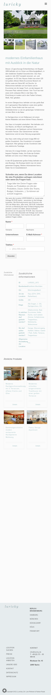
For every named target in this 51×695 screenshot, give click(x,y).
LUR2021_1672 (33, 283)
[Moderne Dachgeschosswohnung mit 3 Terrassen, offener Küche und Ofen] (14, 373)
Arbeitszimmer (33, 310)
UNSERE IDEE (11, 665)
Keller (39, 312)
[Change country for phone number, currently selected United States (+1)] (8, 249)
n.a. (29, 343)
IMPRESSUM (11, 676)
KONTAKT (10, 668)
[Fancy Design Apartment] (37, 417)
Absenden (11, 256)
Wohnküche (32, 322)
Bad (40, 310)
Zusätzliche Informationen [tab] (9, 274)
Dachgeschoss (33, 306)
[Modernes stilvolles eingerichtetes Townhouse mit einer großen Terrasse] (37, 373)
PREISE (9, 654)
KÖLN (32, 627)
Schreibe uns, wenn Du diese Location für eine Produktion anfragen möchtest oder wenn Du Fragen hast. (24, 177)
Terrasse (41, 333)
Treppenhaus (32, 320)
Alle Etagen (32, 304)
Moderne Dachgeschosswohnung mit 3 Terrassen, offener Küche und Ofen (16, 388)
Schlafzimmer (39, 317)
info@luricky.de (35, 652)
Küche (30, 315)
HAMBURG (34, 615)
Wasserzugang (39, 328)
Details (15, 404)
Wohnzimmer (32, 324)
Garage (30, 328)
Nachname (30, 230)
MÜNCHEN (34, 619)
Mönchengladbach (34, 290)
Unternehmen (12, 235)
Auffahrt (31, 331)
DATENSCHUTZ (12, 673)
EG (40, 306)
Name (9, 222)
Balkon (37, 331)
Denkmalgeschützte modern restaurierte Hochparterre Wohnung (14, 432)
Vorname (9, 230)
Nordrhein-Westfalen (35, 286)
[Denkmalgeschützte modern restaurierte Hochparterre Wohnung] (14, 417)
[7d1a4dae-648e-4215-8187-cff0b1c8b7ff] (25, 24)
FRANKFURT (34, 631)
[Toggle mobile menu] (46, 3)
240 (29, 300)
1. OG (39, 304)
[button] (4, 690)
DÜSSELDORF (35, 623)
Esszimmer (32, 312)
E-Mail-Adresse (34, 235)
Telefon (10, 245)
